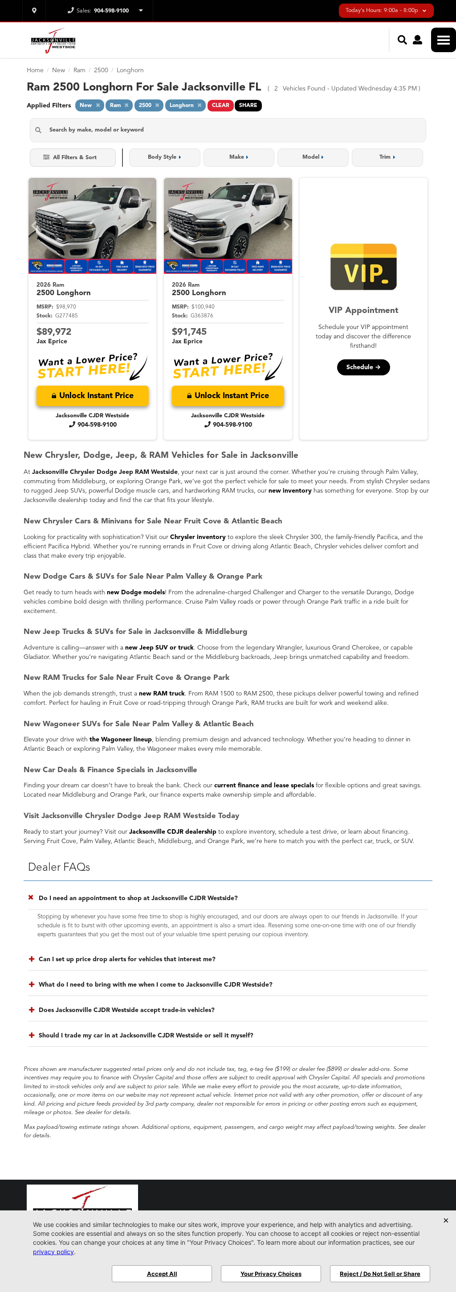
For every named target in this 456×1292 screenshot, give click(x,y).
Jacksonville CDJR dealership (172, 832)
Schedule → (363, 367)
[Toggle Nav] (443, 40)
